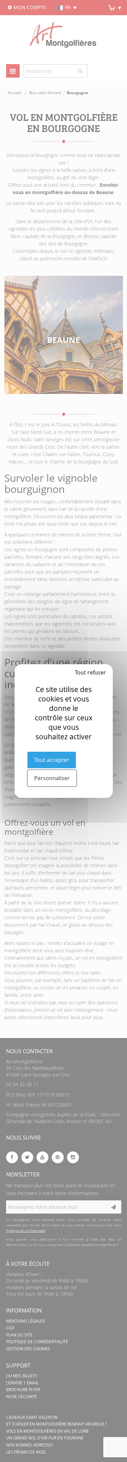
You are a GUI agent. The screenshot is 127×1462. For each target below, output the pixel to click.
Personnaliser (52, 778)
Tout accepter (51, 759)
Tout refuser (90, 672)
